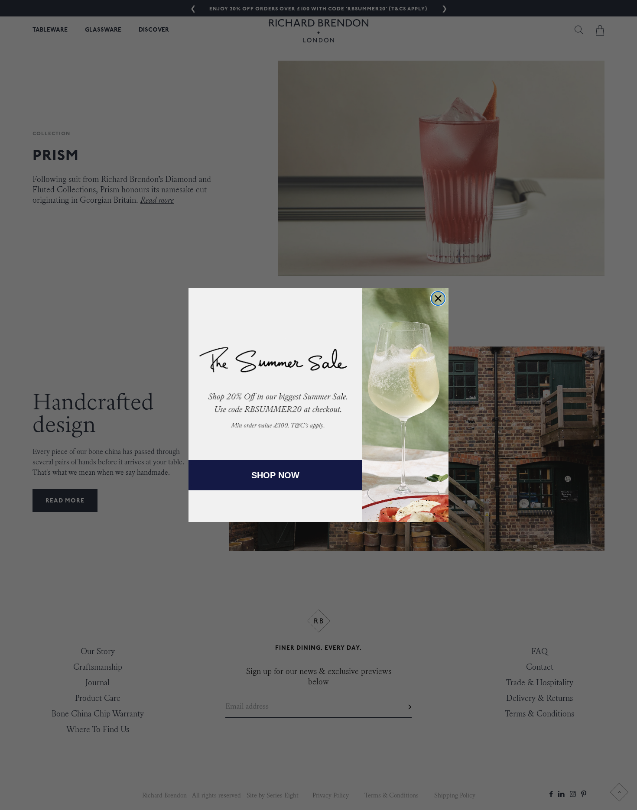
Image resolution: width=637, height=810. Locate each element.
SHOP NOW (275, 475)
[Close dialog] (438, 298)
